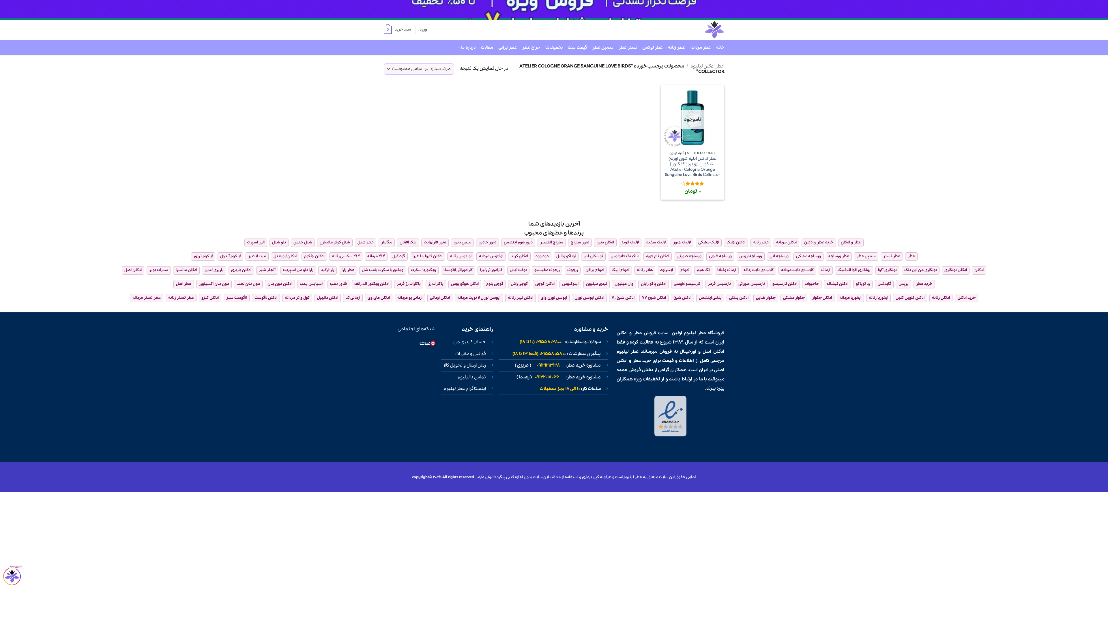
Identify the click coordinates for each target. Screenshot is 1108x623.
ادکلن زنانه (941, 298)
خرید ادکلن (966, 298)
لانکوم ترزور (203, 256)
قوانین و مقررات (470, 354)
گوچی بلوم (494, 284)
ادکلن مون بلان (279, 284)
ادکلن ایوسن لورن (589, 298)
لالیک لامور (682, 242)
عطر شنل (366, 242)
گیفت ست (577, 47)
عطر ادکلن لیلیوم (707, 66)
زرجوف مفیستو (547, 270)
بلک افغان (408, 242)
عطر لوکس (652, 47)
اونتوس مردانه (491, 256)
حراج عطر (531, 47)
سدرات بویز (158, 270)
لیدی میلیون (596, 284)
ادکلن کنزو (210, 298)
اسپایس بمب (311, 284)
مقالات (487, 47)
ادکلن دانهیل (327, 298)
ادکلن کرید (519, 256)
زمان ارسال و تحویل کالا (465, 365)
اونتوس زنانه (460, 256)
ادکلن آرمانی (440, 298)
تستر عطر (628, 47)
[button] (397, 30)
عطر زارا (348, 270)
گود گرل (398, 256)
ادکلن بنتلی (738, 298)
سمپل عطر (602, 47)
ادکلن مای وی (379, 298)
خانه (720, 47)
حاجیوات (812, 284)
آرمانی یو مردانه (409, 298)
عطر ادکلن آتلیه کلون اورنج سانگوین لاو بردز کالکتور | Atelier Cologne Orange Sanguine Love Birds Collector (692, 167)
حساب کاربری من (469, 342)
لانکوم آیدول (230, 256)
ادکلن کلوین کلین (910, 298)
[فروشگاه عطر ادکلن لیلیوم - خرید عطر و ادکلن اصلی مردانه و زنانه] (700, 30)
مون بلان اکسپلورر (214, 284)
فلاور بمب (338, 284)
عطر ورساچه (838, 256)
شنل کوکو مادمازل (335, 242)
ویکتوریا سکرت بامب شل (382, 270)
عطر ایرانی (507, 47)
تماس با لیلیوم (472, 377)
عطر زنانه (676, 47)
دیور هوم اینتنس (518, 242)
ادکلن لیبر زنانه (520, 298)
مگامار (386, 242)
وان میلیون (624, 284)
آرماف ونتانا (726, 270)
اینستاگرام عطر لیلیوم (465, 389)
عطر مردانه (700, 47)
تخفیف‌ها (554, 47)
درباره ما (468, 47)
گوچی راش (519, 284)
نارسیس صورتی (751, 284)
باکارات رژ (435, 284)
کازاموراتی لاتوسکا (458, 270)
